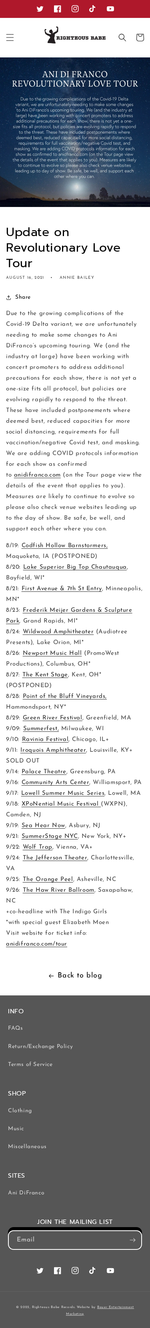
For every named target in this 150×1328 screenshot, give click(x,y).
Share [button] (23, 297)
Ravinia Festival (45, 740)
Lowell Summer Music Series (63, 793)
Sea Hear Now (43, 826)
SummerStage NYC (50, 836)
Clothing (20, 1111)
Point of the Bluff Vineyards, (65, 696)
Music (16, 1129)
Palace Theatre (44, 772)
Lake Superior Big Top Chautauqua (75, 567)
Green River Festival (52, 718)
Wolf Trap (37, 847)
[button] (10, 37)
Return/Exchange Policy (40, 1047)
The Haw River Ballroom (58, 890)
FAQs (15, 1028)
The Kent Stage (45, 675)
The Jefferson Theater (55, 858)
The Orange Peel (48, 880)
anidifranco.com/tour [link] (36, 944)
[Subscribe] (132, 1240)
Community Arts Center (56, 783)
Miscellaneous (27, 1147)
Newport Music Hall (52, 653)
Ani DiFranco (26, 1193)
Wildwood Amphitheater (58, 632)
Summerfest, (41, 729)
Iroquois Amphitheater (53, 750)
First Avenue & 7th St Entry (62, 589)
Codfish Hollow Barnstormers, (65, 546)
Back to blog (80, 975)
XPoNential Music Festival (61, 804)
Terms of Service (30, 1065)
